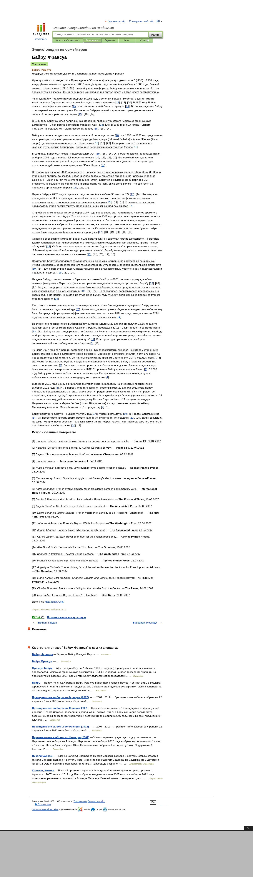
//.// (54, 601)
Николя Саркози (42, 755)
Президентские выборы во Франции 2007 (59, 708)
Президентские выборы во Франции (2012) (60, 726)
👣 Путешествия (43, 804)
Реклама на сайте (96, 801)
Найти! (155, 34)
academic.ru (41, 39)
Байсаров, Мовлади (145, 622)
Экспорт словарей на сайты (45, 809)
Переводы (109, 40)
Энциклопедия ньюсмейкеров (67, 40)
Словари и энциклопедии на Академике (83, 28)
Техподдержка (80, 801)
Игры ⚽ (144, 40)
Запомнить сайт (117, 21)
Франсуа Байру (42, 668)
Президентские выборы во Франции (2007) (60, 697)
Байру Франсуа (42, 661)
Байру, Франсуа (42, 654)
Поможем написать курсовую (66, 617)
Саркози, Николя (43, 770)
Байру (36, 682)
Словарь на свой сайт (141, 21)
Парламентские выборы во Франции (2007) (60, 737)
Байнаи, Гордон (47, 622)
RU (158, 21)
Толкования (92, 40)
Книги (127, 40)
